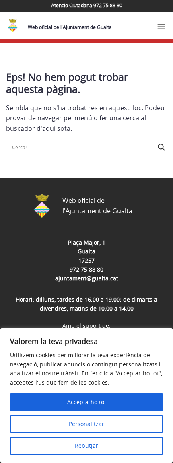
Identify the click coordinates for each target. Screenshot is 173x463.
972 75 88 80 (86, 269)
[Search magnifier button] (161, 147)
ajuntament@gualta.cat (86, 278)
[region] (86, 395)
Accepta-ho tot (86, 402)
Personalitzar (86, 424)
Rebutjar (86, 445)
